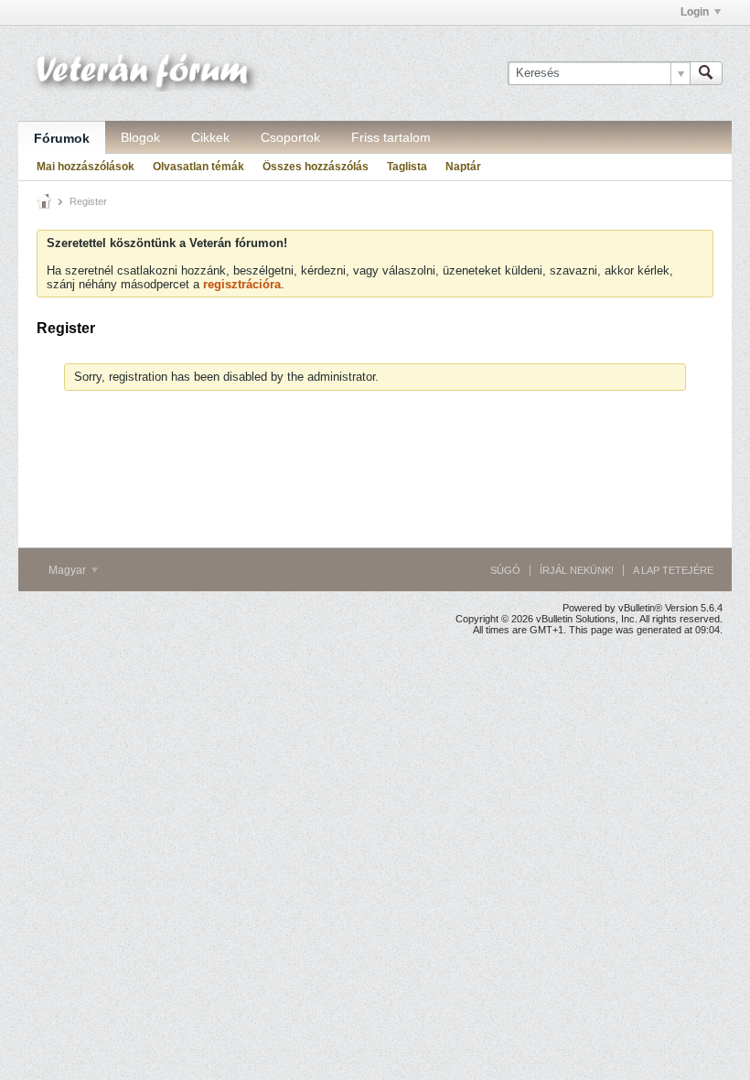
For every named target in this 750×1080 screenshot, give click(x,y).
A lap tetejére (673, 570)
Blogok (140, 137)
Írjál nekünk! (577, 570)
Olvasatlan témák (198, 166)
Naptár (463, 166)
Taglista (407, 166)
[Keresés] (706, 73)
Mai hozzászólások (85, 166)
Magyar (68, 570)
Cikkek (210, 137)
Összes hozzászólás (315, 166)
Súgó (505, 570)
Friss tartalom (391, 137)
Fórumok (62, 138)
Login (694, 11)
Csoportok (290, 137)
